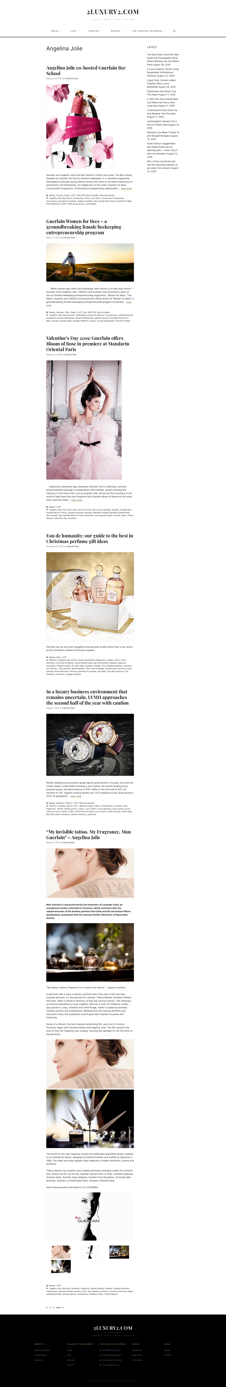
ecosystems (51, 201)
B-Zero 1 (75, 806)
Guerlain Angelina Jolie (87, 201)
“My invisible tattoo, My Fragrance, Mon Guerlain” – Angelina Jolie (88, 834)
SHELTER (94, 31)
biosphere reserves (95, 315)
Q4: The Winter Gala (109, 1365)
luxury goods (118, 809)
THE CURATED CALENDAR (147, 31)
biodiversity (78, 198)
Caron (117, 660)
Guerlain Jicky (100, 666)
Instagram (137, 1355)
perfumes (92, 814)
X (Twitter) (137, 1360)
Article (74, 660)
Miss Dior (50, 814)
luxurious (122, 668)
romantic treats (119, 515)
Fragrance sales (63, 666)
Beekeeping (81, 315)
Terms (167, 1350)
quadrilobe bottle (53, 1294)
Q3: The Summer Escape (110, 1360)
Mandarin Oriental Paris (120, 512)
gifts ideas (79, 666)
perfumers (89, 515)
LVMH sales (126, 811)
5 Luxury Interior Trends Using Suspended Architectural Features (163, 72)
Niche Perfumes (62, 671)
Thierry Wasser (111, 1294)
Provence (114, 1291)
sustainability (90, 204)
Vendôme (72, 518)
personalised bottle (103, 515)
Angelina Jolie (55, 198)
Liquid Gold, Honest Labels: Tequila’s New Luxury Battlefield (161, 83)
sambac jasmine (69, 1294)
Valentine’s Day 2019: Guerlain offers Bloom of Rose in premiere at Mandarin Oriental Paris (87, 343)
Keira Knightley (78, 668)
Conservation (111, 315)
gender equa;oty (102, 318)
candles (109, 660)
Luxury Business (104, 809)
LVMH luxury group (75, 204)
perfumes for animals (87, 671)
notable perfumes (91, 1170)
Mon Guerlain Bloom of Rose (71, 515)
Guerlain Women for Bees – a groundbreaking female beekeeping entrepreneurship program (83, 226)
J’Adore (60, 809)
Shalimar (93, 1294)
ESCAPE (115, 31)
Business (60, 312)
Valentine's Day (60, 518)
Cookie (167, 1355)
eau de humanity (101, 663)
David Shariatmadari (84, 663)
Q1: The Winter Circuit (110, 1350)
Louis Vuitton (90, 809)
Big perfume (90, 660)
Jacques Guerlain (65, 1291)
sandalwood (83, 1294)
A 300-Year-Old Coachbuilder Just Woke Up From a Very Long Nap (162, 102)
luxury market (61, 811)
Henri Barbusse (53, 204)
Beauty (52, 195)
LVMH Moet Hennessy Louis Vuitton (90, 811)
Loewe (81, 809)
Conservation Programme (112, 198)
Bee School (67, 198)
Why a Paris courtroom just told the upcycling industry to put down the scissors (162, 164)
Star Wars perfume (115, 671)
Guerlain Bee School (107, 201)
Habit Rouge (51, 1291)
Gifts (67, 312)
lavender (88, 512)
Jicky (84, 1291)
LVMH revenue (114, 811)
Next (60, 1307)
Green (67, 195)
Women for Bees (123, 321)
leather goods (70, 809)
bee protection (68, 315)
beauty (81, 660)
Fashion (59, 195)
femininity (75, 1288)
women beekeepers (106, 321)
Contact (39, 1360)
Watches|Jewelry (107, 195)
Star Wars (102, 671)
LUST (74, 31)
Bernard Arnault (86, 806)
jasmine (77, 1291)
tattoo (100, 1294)
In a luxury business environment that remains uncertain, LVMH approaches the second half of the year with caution (87, 697)
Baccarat (125, 1157)
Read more (126, 189)
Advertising (40, 1355)
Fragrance (85, 1288)
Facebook (137, 1350)
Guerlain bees (66, 321)
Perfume (73, 671)
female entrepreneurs (84, 318)
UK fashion (60, 674)
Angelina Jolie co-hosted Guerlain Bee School (86, 70)
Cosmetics (118, 806)
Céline (97, 806)
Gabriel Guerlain (97, 1288)
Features (113, 663)
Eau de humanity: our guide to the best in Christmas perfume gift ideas (89, 538)
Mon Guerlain (52, 515)
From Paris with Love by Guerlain (96, 510)
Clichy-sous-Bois (92, 198)
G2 (73, 666)
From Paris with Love (71, 510)
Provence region (126, 1291)
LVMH (63, 204)
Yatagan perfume (73, 674)
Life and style (111, 668)
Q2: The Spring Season (110, 1355)
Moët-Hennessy (62, 814)
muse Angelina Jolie (83, 1004)
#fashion (53, 660)
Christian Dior (106, 806)
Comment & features (65, 663)
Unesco (92, 321)
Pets (85, 312)
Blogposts (100, 660)
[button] (61, 31)
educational (63, 201)
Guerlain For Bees (124, 201)
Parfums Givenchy (79, 814)
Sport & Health (92, 195)
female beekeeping (66, 318)
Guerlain (72, 201)
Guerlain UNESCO (80, 321)
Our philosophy (42, 1350)
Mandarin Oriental (101, 512)
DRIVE (55, 31)
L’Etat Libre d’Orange (95, 668)
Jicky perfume (64, 668)
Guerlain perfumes (76, 512)
